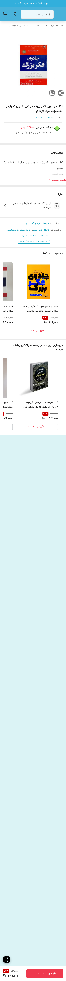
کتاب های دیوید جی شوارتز (35, 236)
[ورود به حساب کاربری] (15, 14)
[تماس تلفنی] (6, 959)
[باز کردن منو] (60, 14)
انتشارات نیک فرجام (46, 118)
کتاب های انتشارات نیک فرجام (34, 241)
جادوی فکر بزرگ (41, 230)
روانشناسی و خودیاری (19, 25)
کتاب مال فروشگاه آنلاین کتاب (49, 25)
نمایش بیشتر (59, 180)
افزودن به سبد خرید (45, 973)
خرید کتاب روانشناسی (19, 230)
